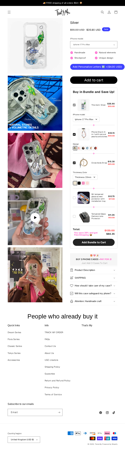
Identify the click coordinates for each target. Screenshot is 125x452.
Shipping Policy (52, 366)
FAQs (47, 339)
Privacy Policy (52, 387)
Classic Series (15, 346)
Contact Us (50, 346)
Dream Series (14, 332)
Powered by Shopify (109, 444)
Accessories (14, 360)
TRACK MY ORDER (54, 332)
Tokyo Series (14, 353)
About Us (49, 353)
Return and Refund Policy (58, 380)
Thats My (98, 444)
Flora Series (14, 339)
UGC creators (51, 360)
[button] (9, 12)
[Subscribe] (59, 412)
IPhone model (76, 38)
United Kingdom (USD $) (22, 439)
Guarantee (50, 373)
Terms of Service (53, 394)
